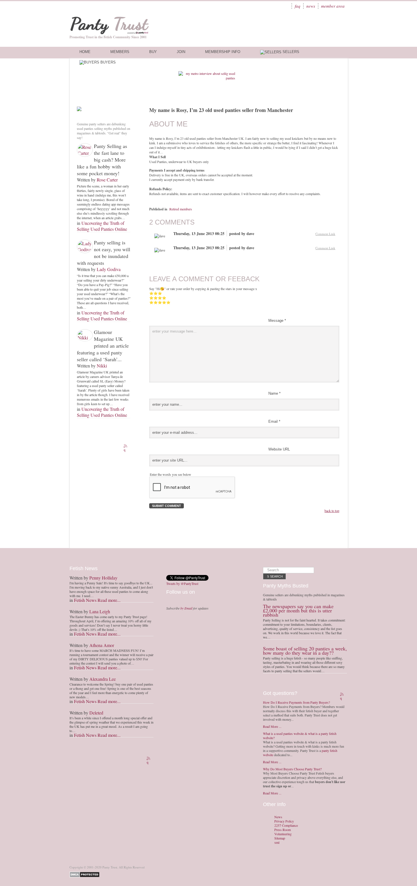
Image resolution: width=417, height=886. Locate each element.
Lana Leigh (99, 611)
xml (276, 842)
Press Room (282, 830)
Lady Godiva (109, 269)
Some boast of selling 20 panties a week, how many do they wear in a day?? (305, 650)
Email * (274, 421)
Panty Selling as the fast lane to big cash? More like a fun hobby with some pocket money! (102, 160)
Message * (277, 320)
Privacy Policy (284, 821)
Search (276, 576)
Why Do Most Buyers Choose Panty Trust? (292, 769)
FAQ (297, 6)
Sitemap (279, 838)
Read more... (109, 600)
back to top (332, 510)
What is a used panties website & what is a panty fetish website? (299, 735)
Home (84, 52)
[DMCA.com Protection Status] (86, 874)
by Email (186, 608)
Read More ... (272, 726)
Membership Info (222, 52)
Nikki (102, 366)
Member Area (333, 6)
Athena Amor (101, 645)
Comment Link (325, 234)
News (310, 6)
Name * (274, 393)
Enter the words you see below (170, 474)
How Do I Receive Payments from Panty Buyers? (296, 702)
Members (119, 52)
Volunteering (283, 834)
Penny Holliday (103, 578)
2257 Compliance (286, 825)
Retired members (180, 209)
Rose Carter (107, 180)
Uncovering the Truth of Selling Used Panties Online (102, 226)
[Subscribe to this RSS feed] (126, 446)
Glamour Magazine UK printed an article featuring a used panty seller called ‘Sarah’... (103, 346)
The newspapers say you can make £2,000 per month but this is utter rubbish (298, 610)
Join (181, 52)
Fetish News (85, 600)
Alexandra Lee (102, 679)
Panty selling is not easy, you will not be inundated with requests (103, 252)
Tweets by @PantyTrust (182, 583)
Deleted (96, 713)
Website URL (279, 449)
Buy (153, 52)
